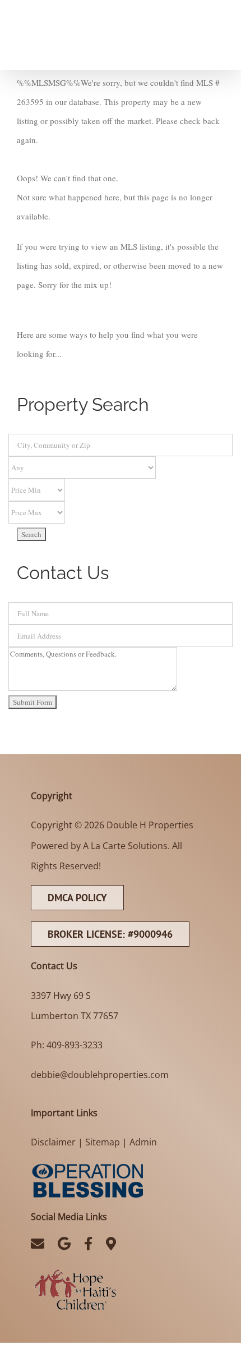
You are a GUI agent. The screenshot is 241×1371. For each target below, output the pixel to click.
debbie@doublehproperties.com (100, 1075)
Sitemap (102, 1142)
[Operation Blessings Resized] (87, 1165)
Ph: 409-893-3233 (67, 1045)
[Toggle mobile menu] (218, 7)
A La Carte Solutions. (126, 846)
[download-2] (75, 1270)
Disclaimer (53, 1142)
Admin (143, 1142)
